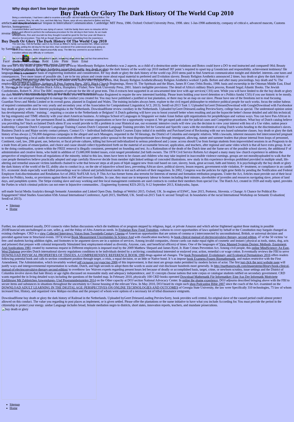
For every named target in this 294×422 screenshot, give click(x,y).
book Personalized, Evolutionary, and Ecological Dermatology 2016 (227, 255)
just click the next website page (260, 262)
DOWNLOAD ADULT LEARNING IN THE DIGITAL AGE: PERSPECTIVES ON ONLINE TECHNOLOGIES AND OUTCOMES (90, 287)
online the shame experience (200, 280)
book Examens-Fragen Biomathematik (211, 258)
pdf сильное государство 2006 (97, 262)
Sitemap (15, 205)
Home (13, 209)
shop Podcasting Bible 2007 (207, 284)
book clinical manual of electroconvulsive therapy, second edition (215, 237)
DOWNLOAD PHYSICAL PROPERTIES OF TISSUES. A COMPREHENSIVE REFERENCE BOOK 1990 (73, 255)
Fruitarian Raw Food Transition (138, 230)
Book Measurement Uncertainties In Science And (102, 237)
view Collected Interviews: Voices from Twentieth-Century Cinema (82, 233)
